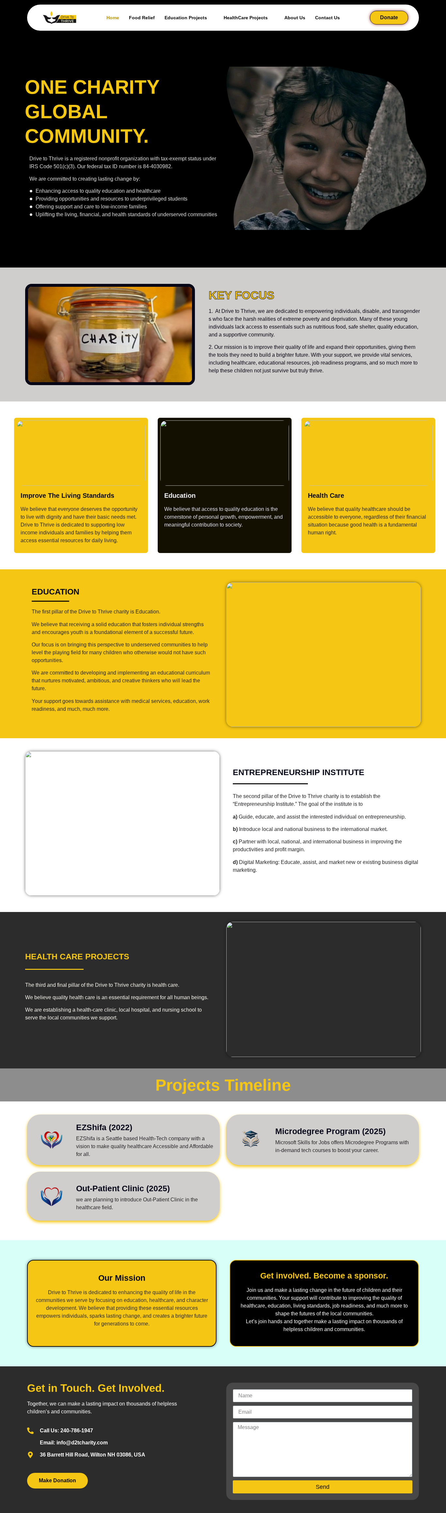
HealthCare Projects (246, 17)
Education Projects (186, 17)
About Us (294, 17)
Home (112, 17)
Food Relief (142, 17)
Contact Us (327, 17)
